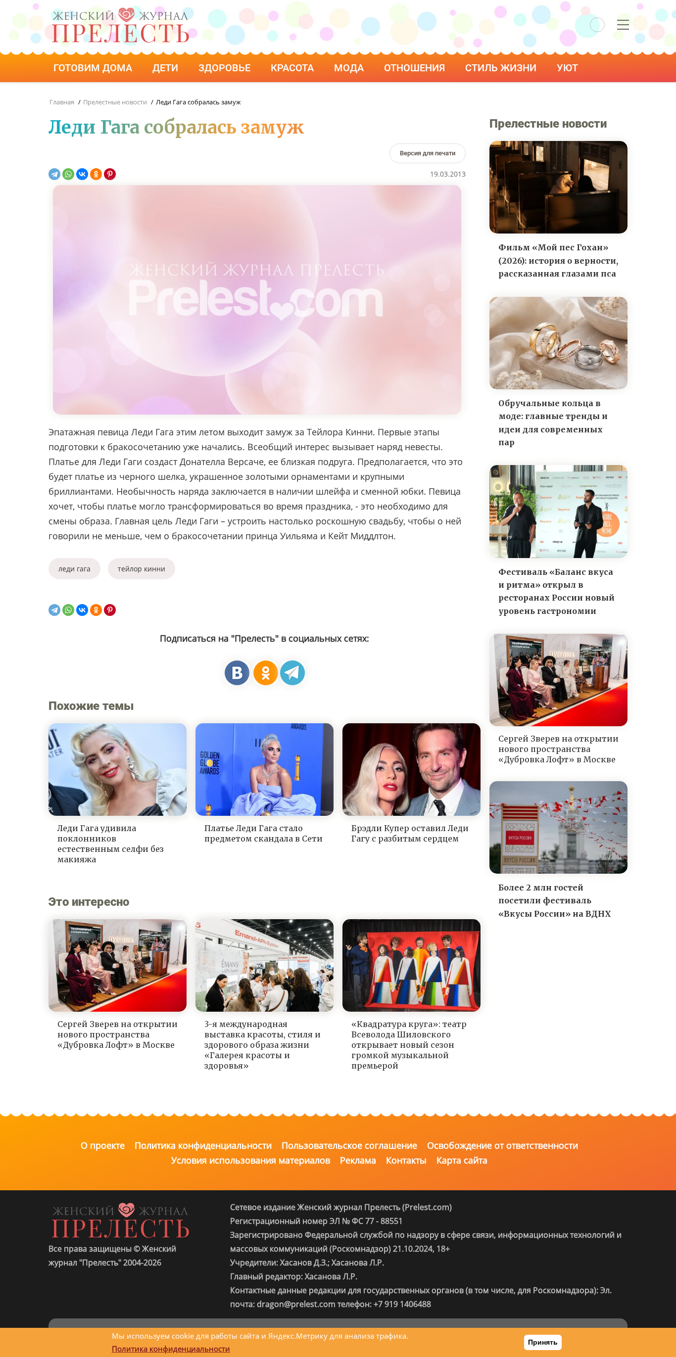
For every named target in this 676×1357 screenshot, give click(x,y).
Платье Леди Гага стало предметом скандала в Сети (263, 833)
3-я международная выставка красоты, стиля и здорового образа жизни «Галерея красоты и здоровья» (262, 1044)
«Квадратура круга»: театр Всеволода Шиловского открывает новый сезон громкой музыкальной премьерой (409, 1044)
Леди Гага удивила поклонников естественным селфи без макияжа (110, 843)
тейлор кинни (141, 568)
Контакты (406, 1160)
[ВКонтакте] (82, 174)
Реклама (358, 1160)
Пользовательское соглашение (349, 1145)
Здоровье (225, 68)
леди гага (74, 568)
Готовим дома (94, 68)
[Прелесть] (120, 10)
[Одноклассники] (96, 174)
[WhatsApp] (68, 174)
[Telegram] (54, 174)
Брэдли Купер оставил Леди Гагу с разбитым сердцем (410, 833)
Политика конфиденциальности (203, 1145)
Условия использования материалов (250, 1160)
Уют (568, 68)
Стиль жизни (502, 68)
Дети (166, 68)
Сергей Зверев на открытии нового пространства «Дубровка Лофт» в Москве (117, 1034)
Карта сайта (461, 1160)
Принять (543, 1342)
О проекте (103, 1145)
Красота (293, 68)
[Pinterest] (110, 174)
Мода (350, 68)
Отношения (415, 68)
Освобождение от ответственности (502, 1145)
